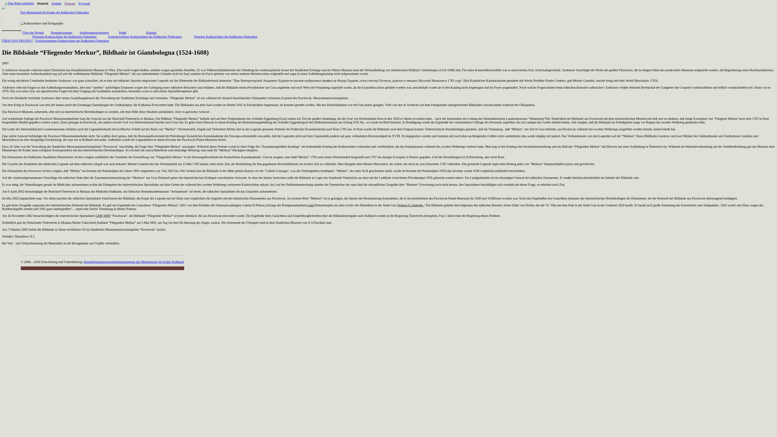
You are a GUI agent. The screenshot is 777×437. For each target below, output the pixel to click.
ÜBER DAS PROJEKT (17, 40)
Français (70, 3)
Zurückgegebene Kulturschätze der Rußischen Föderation (145, 36)
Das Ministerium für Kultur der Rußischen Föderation (54, 12)
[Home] (3, 3)
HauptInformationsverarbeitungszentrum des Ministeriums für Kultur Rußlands (134, 262)
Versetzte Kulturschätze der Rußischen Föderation (225, 36)
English (56, 3)
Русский (84, 3)
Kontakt (151, 32)
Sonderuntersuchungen (94, 32)
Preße (122, 32)
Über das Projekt (33, 32)
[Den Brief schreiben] (19, 3)
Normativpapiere (61, 32)
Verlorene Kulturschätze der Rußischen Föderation (64, 36)
